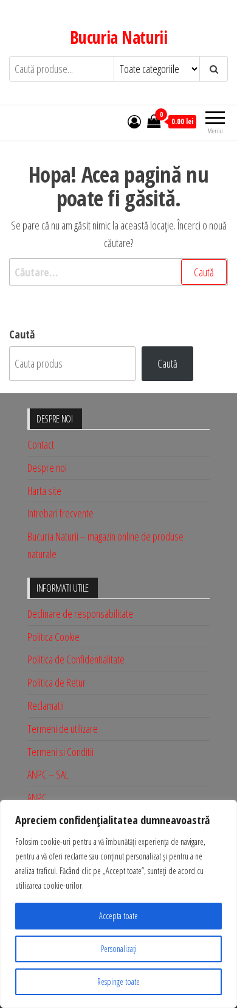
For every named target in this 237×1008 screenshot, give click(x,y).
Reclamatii (45, 705)
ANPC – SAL (48, 774)
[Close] (224, 810)
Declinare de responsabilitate (80, 613)
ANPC (37, 797)
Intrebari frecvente (60, 513)
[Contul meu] (134, 121)
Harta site (44, 490)
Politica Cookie (53, 636)
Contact (40, 444)
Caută (22, 334)
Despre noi (47, 467)
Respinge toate (118, 981)
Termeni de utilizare (62, 728)
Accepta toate (118, 916)
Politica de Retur (56, 682)
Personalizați (119, 948)
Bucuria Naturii (119, 37)
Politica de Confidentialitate (76, 659)
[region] (118, 904)
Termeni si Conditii (60, 751)
